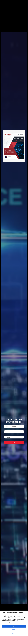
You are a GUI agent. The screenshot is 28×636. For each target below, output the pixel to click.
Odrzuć (14, 633)
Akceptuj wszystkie (14, 626)
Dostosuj (14, 629)
